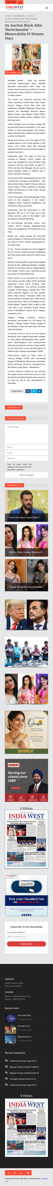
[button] (26, 615)
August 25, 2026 (26, 1030)
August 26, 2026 (26, 1019)
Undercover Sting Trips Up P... (23, 1061)
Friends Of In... (24, 1026)
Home (7, 15)
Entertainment (19, 15)
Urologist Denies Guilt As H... (23, 1079)
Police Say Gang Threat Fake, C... (25, 517)
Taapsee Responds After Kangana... (26, 587)
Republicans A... (25, 1036)
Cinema (30, 15)
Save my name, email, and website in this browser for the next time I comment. (19, 467)
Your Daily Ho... (25, 1015)
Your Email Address (16, 932)
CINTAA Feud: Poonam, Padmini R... (26, 552)
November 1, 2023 (14, 72)
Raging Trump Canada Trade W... (25, 1067)
